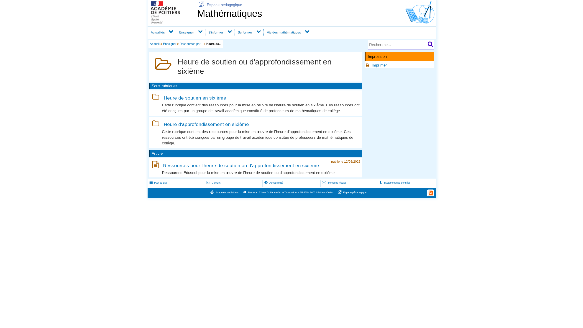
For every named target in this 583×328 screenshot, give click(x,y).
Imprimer (379, 65)
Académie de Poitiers (227, 192)
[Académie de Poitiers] (171, 22)
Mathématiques (229, 13)
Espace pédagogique (220, 5)
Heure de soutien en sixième (195, 97)
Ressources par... (191, 44)
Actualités (158, 32)
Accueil (155, 44)
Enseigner (186, 32)
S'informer (215, 32)
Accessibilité (273, 182)
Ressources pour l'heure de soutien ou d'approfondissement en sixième (241, 165)
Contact (213, 182)
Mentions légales (334, 182)
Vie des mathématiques (284, 32)
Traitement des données (395, 182)
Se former (245, 32)
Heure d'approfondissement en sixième (206, 124)
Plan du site (158, 182)
